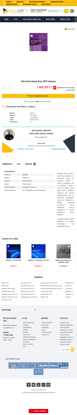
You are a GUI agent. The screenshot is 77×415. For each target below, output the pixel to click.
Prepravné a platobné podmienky (29, 336)
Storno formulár (28, 344)
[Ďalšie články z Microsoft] (70, 29)
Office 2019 (5, 286)
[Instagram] (48, 385)
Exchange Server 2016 (28, 294)
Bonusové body (45, 102)
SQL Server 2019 (26, 283)
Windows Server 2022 (8, 288)
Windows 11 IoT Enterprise (13, 260)
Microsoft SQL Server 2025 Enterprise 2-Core (63, 261)
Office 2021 (5, 283)
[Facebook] (29, 385)
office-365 (45, 325)
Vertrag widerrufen (40, 411)
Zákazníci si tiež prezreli (10, 239)
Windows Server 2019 (8, 291)
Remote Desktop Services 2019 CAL (52, 288)
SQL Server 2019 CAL (27, 288)
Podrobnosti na (7, 164)
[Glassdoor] (38, 385)
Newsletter (45, 327)
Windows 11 (69, 291)
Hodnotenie (30, 164)
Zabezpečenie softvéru (27, 329)
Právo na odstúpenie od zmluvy (29, 341)
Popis (18, 164)
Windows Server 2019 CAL (10, 297)
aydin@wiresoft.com (58, 149)
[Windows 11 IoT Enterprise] (14, 251)
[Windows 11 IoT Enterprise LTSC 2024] (39, 251)
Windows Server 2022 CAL (10, 294)
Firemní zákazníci (28, 322)
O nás (44, 330)
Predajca (26, 325)
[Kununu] (43, 385)
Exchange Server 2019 (28, 291)
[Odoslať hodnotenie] (38, 83)
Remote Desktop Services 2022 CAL (52, 286)
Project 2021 (45, 297)
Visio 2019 (69, 288)
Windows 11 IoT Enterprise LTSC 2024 (38, 260)
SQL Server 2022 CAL (27, 286)
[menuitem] (10, 4)
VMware (68, 297)
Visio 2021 (69, 286)
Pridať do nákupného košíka (38, 96)
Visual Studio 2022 (46, 291)
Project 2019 (69, 283)
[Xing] (34, 385)
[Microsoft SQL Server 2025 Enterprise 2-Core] (63, 251)
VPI (24, 346)
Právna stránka (47, 322)
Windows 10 (69, 294)
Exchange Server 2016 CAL (49, 283)
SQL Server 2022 (7, 300)
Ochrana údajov (47, 332)
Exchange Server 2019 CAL (29, 297)
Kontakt (25, 332)
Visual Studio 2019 (46, 294)
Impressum (45, 334)
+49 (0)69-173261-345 (25, 149)
